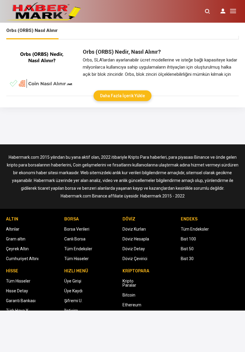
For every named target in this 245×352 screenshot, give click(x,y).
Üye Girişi (72, 281)
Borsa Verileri (76, 229)
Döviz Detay (133, 249)
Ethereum (131, 305)
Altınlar (12, 229)
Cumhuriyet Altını (22, 259)
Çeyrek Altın (17, 249)
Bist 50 (187, 249)
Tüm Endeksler (78, 249)
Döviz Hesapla (135, 239)
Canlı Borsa (74, 239)
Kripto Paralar (129, 283)
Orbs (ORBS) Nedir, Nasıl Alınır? (122, 52)
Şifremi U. (73, 301)
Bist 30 (187, 259)
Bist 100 (188, 239)
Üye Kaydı (73, 291)
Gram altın (15, 239)
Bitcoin (128, 295)
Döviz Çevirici (134, 259)
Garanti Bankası (21, 301)
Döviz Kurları (134, 229)
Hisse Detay (17, 291)
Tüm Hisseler (76, 259)
